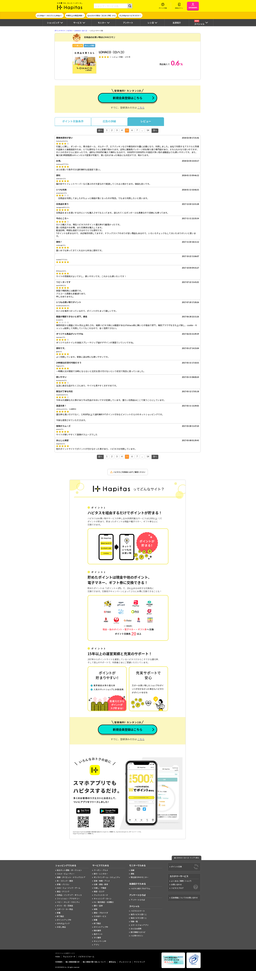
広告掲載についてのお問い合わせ (184, 898)
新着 (58, 913)
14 (148, 130)
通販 (132, 874)
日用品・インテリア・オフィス (69, 895)
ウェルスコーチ (69, 957)
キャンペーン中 (100, 941)
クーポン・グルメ (101, 870)
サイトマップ (139, 962)
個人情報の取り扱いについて (94, 962)
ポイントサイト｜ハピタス (63, 30)
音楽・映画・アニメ (102, 881)
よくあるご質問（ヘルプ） (181, 881)
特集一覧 (134, 921)
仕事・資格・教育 (101, 884)
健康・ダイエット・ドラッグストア (71, 877)
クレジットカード (101, 895)
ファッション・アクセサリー (68, 899)
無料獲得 (97, 931)
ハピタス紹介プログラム (140, 889)
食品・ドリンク (63, 891)
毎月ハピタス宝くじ (139, 914)
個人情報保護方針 (72, 962)
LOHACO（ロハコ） (81, 30)
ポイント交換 (176, 867)
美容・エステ (99, 891)
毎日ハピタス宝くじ (139, 918)
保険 (95, 909)
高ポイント (98, 934)
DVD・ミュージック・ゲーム (68, 888)
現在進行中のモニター (139, 877)
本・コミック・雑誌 (65, 881)
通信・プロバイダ (101, 913)
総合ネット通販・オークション (69, 870)
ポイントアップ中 (64, 920)
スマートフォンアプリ (139, 925)
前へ (100, 131)
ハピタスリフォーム (86, 957)
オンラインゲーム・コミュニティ (107, 877)
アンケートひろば (138, 900)
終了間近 (60, 916)
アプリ (96, 945)
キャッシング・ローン (102, 899)
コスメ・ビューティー (66, 874)
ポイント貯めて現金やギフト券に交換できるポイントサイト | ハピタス (70, 6)
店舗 (132, 870)
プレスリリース (125, 962)
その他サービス (100, 916)
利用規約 (59, 962)
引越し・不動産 (100, 888)
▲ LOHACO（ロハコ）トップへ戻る (186, 858)
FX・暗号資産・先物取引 (104, 902)
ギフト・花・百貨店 (65, 906)
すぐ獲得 (97, 938)
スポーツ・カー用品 (65, 909)
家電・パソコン (63, 884)
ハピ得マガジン (137, 936)
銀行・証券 (98, 906)
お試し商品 (61, 927)
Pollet (57, 957)
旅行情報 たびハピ (138, 932)
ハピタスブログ (177, 888)
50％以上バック (63, 923)
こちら (140, 108)
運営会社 (112, 962)
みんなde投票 (136, 929)
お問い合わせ (176, 885)
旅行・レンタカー (101, 874)
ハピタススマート (138, 911)
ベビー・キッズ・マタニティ (68, 902)
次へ (155, 131)
